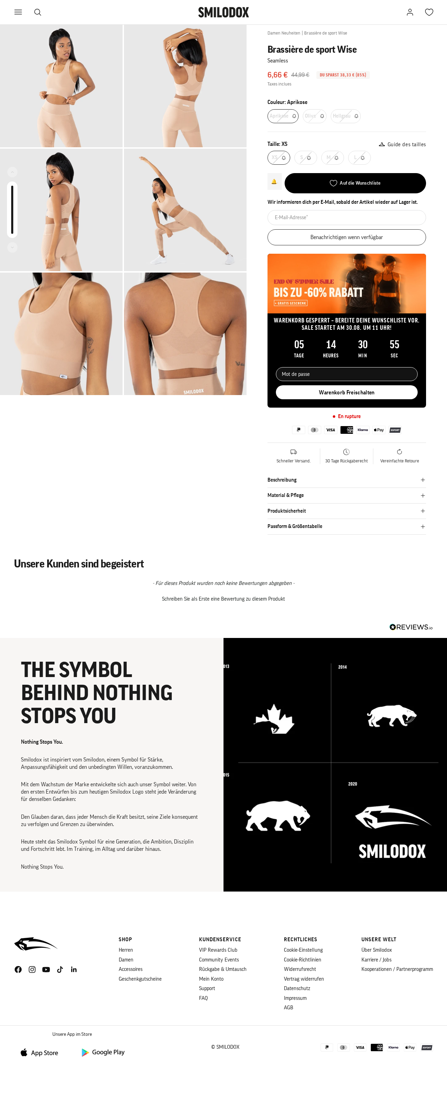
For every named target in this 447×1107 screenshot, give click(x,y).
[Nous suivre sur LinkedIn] (74, 969)
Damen (126, 960)
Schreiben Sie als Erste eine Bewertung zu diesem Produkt (223, 599)
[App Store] (42, 1052)
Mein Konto (211, 979)
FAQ (203, 998)
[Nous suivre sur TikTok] (60, 969)
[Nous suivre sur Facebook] (18, 969)
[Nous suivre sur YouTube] (46, 969)
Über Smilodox (376, 950)
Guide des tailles (407, 144)
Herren (126, 950)
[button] (223, 598)
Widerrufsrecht (300, 969)
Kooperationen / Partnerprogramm (397, 969)
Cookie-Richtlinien (302, 960)
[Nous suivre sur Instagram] (32, 969)
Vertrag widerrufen (304, 979)
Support (207, 988)
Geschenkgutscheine (140, 979)
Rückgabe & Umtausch (223, 969)
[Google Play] (103, 1052)
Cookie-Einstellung (303, 950)
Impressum (295, 998)
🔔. (274, 181)
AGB (288, 1007)
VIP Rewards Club (218, 950)
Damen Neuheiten (284, 33)
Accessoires (130, 969)
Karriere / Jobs (376, 960)
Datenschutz (297, 988)
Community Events (219, 960)
